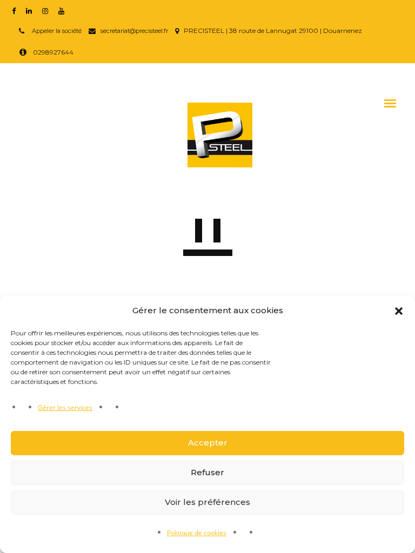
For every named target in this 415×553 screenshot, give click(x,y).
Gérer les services (65, 407)
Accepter (207, 442)
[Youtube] (63, 10)
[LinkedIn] (31, 10)
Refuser (207, 472)
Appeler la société (56, 31)
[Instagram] (47, 10)
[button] (398, 311)
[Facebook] (16, 10)
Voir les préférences (207, 502)
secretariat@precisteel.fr (134, 31)
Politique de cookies (196, 532)
